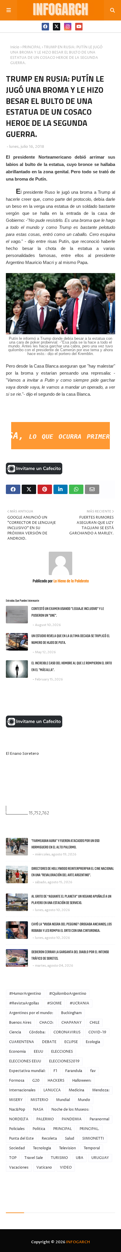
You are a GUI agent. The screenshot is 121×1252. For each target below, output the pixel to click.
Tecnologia (42, 1148)
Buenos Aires (20, 1022)
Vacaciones (18, 1167)
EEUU (38, 1051)
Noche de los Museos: (70, 1109)
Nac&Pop (17, 1109)
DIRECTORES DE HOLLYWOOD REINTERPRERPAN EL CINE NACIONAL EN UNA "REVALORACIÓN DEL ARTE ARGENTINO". (72, 872)
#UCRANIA (79, 1003)
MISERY (16, 1099)
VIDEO (66, 1167)
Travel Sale (33, 1157)
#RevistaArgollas (24, 1003)
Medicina (76, 1090)
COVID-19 (97, 1032)
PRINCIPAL (31, 47)
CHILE (95, 1022)
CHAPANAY (71, 1022)
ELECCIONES (62, 1051)
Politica (39, 1128)
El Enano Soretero (22, 753)
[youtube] (79, 26)
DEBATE (49, 1042)
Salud (69, 1138)
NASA (38, 1109)
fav (93, 1071)
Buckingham (71, 1013)
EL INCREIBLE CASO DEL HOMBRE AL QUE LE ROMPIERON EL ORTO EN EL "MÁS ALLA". (71, 666)
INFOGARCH (78, 1242)
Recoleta (49, 1138)
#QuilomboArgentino (67, 993)
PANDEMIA (72, 1119)
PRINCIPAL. (89, 1128)
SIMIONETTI (93, 1138)
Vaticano (44, 1167)
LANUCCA (52, 1090)
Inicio (14, 47)
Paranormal (99, 1119)
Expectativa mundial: (27, 1071)
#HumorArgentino (25, 993)
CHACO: (46, 1022)
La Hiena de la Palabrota (71, 581)
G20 (36, 1080)
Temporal (92, 1148)
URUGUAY (100, 1157)
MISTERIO (39, 1099)
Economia (17, 1051)
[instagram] (67, 26)
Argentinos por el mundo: (31, 1013)
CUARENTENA (21, 1042)
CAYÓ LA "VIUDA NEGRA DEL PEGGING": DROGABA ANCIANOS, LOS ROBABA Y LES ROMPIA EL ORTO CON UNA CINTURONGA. (71, 927)
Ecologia (93, 1042)
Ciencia (15, 1032)
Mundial (63, 1099)
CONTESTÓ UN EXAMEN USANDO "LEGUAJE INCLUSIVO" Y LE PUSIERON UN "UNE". (67, 612)
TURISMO (59, 1157)
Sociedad (17, 1148)
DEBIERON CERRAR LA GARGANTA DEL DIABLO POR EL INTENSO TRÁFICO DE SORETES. (70, 955)
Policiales (17, 1128)
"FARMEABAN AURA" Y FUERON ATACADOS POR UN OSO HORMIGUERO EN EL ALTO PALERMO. (65, 844)
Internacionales (22, 1090)
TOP (12, 1157)
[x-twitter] (56, 26)
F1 (55, 1071)
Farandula (73, 1071)
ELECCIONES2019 (64, 1061)
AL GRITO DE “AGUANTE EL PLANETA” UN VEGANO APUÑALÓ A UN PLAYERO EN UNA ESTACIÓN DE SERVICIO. (71, 899)
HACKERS (56, 1080)
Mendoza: (101, 1090)
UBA (79, 1157)
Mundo (84, 1099)
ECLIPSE (71, 1042)
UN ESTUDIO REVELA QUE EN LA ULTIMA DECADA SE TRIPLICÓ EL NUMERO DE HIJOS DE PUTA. (70, 639)
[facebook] (45, 26)
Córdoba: (37, 1032)
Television (67, 1148)
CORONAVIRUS (66, 1032)
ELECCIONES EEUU (25, 1061)
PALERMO (45, 1119)
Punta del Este (21, 1138)
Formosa (16, 1080)
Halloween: (81, 1080)
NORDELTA (18, 1119)
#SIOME (54, 1003)
